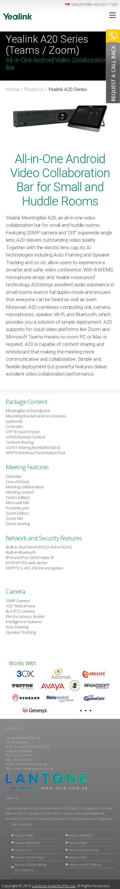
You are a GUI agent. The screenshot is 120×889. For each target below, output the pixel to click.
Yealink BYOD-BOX (27, 843)
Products (34, 89)
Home (13, 89)
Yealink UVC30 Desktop (85, 864)
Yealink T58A (78, 843)
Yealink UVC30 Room (30, 857)
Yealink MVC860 (80, 835)
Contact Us (13, 728)
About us (12, 798)
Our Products (21, 824)
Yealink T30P (78, 857)
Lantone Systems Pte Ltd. (54, 885)
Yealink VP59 (24, 835)
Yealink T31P (24, 850)
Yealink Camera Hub (83, 850)
